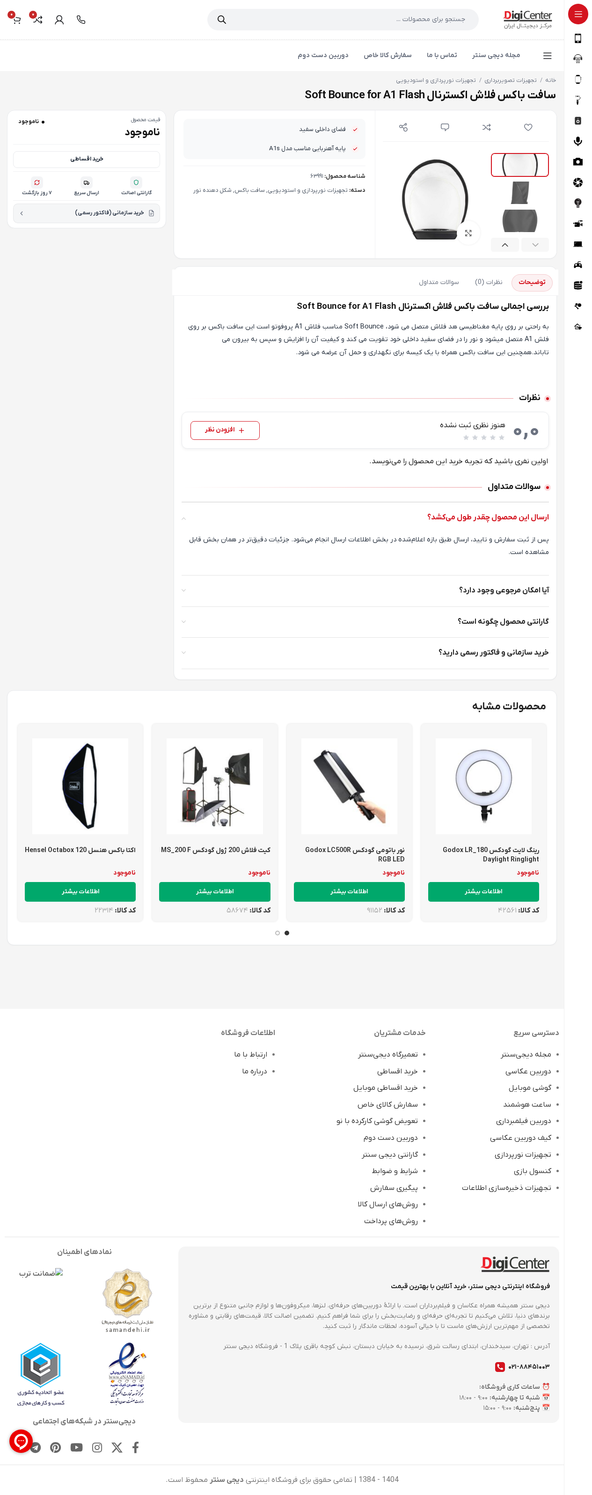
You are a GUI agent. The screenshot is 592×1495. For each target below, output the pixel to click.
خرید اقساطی (86, 159)
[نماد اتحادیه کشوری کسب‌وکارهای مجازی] (41, 1374)
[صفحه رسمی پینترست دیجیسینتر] (55, 1448)
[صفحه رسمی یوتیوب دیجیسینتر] (77, 1448)
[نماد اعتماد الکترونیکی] (127, 1374)
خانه (550, 80)
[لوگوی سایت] (527, 19)
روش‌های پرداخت (391, 1221)
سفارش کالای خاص (388, 1104)
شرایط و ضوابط (395, 1171)
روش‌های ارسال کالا (388, 1204)
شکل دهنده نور (212, 190)
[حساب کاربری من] (59, 19)
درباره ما (254, 1071)
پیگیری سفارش (394, 1188)
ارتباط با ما (250, 1054)
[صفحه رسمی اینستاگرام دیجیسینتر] (97, 1448)
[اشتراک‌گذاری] (403, 127)
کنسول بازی (532, 1171)
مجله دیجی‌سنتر (526, 1054)
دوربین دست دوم (391, 1138)
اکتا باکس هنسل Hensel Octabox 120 (80, 850)
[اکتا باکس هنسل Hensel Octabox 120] (80, 786)
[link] (81, 19)
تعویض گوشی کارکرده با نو (377, 1121)
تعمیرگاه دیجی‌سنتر (388, 1054)
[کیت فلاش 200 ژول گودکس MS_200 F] (214, 786)
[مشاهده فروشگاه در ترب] (41, 1274)
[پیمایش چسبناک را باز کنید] (547, 56)
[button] (535, 245)
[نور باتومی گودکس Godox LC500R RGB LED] (349, 786)
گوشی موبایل (530, 1088)
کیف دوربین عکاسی (520, 1138)
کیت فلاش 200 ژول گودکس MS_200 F (215, 850)
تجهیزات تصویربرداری (510, 80)
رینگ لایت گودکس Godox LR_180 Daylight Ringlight (491, 855)
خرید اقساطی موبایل (385, 1088)
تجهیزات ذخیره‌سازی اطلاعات (506, 1188)
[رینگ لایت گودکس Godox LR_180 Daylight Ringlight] (483, 786)
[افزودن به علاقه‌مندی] (528, 127)
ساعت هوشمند (527, 1104)
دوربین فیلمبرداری (523, 1121)
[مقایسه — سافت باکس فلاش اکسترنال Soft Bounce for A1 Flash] (486, 127)
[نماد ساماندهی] (127, 1300)
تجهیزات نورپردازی (523, 1155)
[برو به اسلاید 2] (277, 933)
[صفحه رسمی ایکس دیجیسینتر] (117, 1448)
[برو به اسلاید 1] (287, 933)
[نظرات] (445, 127)
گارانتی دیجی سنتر (390, 1155)
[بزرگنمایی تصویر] (468, 232)
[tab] (532, 283)
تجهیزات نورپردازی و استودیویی (436, 80)
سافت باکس (249, 190)
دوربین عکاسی (528, 1071)
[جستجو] (221, 19)
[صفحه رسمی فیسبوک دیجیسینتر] (135, 1448)
